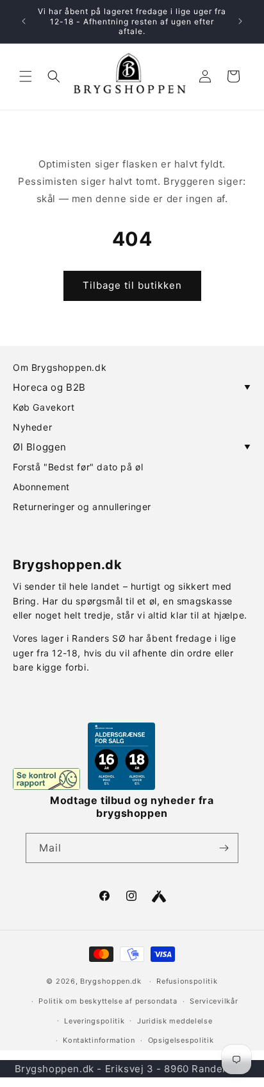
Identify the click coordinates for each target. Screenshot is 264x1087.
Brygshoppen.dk (111, 981)
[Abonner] (224, 848)
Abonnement (41, 486)
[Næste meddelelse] (240, 21)
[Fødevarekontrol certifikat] (46, 779)
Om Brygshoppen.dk (59, 367)
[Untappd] (159, 896)
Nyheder (32, 427)
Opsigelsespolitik (181, 1040)
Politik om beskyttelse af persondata (107, 1001)
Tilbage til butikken (132, 285)
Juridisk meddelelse (174, 1020)
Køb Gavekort (43, 407)
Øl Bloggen (132, 447)
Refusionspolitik (186, 981)
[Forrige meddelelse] (24, 21)
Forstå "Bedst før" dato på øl (78, 466)
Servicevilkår (214, 1001)
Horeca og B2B (132, 387)
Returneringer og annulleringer (82, 506)
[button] (26, 76)
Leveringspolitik (94, 1020)
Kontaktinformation (99, 1040)
